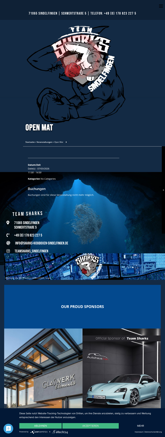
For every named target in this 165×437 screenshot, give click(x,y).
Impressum (139, 432)
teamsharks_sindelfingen (31, 250)
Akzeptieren (90, 425)
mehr (140, 425)
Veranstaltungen (44, 142)
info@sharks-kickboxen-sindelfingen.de (41, 242)
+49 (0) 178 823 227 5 (120, 13)
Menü (161, 6)
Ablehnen (40, 425)
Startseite (30, 142)
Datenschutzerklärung (153, 432)
